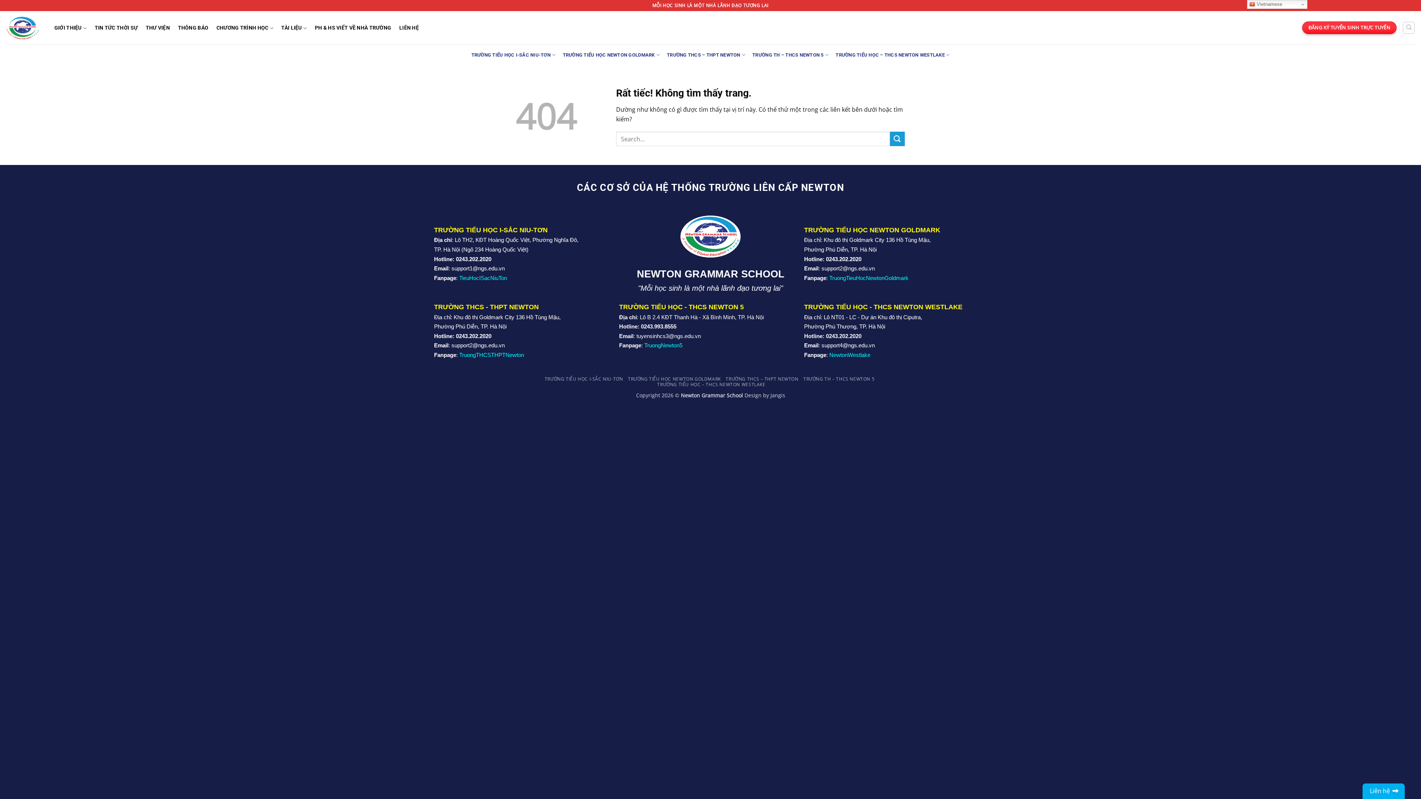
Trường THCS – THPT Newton (703, 55)
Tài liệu (291, 28)
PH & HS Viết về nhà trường (353, 28)
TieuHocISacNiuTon (483, 278)
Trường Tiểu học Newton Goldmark (609, 55)
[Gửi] (897, 139)
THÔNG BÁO (193, 28)
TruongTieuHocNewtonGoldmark (868, 278)
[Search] (1409, 28)
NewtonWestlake (849, 355)
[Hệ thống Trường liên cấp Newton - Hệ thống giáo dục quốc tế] (22, 27)
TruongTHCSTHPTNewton (491, 355)
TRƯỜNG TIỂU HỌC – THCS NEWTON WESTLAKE (890, 55)
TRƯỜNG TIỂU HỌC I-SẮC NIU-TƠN (511, 55)
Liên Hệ (409, 28)
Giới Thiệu (68, 28)
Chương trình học (242, 28)
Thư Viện (158, 28)
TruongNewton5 (663, 345)
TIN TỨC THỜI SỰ (116, 28)
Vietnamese (1268, 4)
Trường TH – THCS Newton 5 (787, 55)
